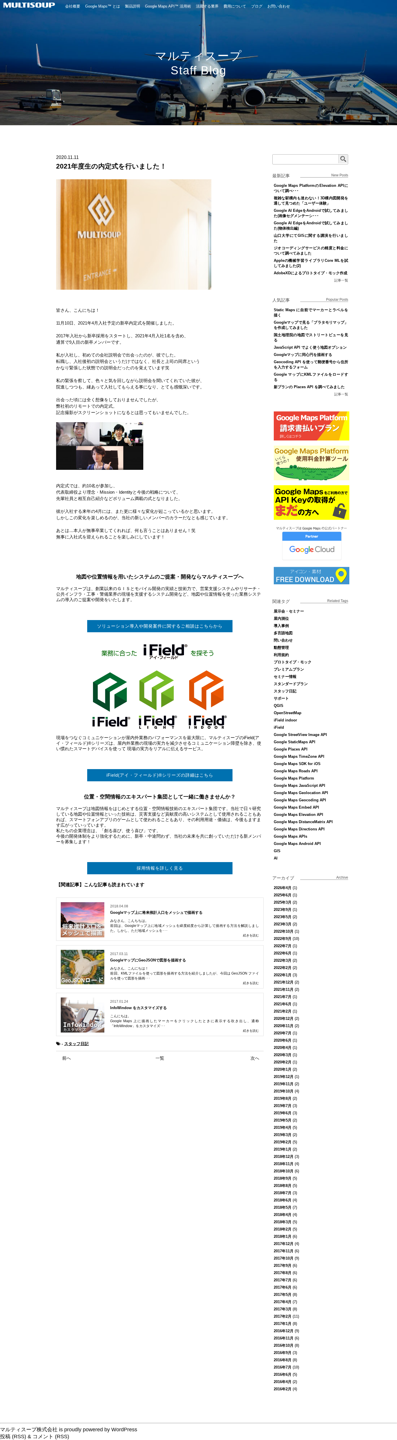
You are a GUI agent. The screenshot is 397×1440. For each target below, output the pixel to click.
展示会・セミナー (289, 611)
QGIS (278, 705)
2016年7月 (283, 1367)
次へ (255, 1058)
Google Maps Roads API (296, 771)
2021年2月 (283, 1011)
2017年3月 (283, 1309)
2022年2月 (283, 968)
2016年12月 (284, 1331)
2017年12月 (284, 1244)
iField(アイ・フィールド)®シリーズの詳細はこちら (159, 775)
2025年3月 (283, 902)
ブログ (256, 6)
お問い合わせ (278, 6)
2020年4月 (283, 1047)
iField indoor (285, 720)
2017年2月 (283, 1316)
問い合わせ (283, 640)
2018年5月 (283, 1207)
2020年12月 (284, 1018)
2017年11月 (284, 1251)
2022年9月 (283, 938)
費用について (234, 6)
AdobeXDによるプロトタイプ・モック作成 (310, 273)
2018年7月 (283, 1193)
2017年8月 (283, 1273)
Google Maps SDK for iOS (297, 764)
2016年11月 (284, 1338)
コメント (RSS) (51, 1436)
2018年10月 (284, 1171)
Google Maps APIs (290, 836)
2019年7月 (283, 1106)
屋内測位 (281, 618)
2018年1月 (283, 1236)
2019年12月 (284, 1076)
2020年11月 (284, 1026)
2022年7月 (283, 946)
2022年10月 (284, 931)
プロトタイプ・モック (293, 662)
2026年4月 (283, 888)
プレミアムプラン (289, 669)
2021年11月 (284, 989)
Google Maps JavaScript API (299, 785)
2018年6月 (283, 1200)
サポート (281, 698)
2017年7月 (283, 1280)
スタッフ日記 (76, 1043)
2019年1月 (283, 1149)
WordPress (124, 1429)
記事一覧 (341, 280)
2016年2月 (283, 1389)
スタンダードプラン (291, 684)
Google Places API (290, 749)
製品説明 (132, 6)
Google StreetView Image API (300, 734)
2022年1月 (283, 975)
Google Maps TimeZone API (299, 756)
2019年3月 (283, 1135)
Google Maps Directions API (299, 829)
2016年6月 (283, 1374)
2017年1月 (283, 1323)
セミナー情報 (285, 676)
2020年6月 (283, 1040)
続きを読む (251, 935)
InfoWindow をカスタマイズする (138, 1008)
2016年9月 (283, 1353)
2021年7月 (283, 997)
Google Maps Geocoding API (300, 800)
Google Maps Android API (297, 843)
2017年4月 (283, 1302)
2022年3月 (283, 960)
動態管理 (281, 647)
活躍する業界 (207, 6)
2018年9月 (283, 1178)
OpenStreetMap (287, 713)
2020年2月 (283, 1062)
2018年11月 (284, 1164)
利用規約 (281, 655)
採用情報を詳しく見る (160, 868)
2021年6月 (283, 1004)
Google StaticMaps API (294, 742)
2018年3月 (283, 1222)
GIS (277, 851)
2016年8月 (283, 1360)
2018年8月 (283, 1185)
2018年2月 (283, 1229)
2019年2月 (283, 1142)
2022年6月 (283, 953)
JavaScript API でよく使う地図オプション (310, 347)
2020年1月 (283, 1069)
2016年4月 (283, 1382)
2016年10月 (284, 1345)
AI (276, 858)
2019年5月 (283, 1120)
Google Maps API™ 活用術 (168, 6)
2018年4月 (283, 1214)
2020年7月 (283, 1033)
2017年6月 (283, 1287)
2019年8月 (283, 1098)
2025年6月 (283, 895)
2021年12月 (284, 982)
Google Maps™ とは (102, 6)
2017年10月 (284, 1258)
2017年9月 (283, 1265)
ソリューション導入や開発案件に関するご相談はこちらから (160, 626)
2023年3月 (283, 924)
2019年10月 (284, 1091)
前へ (66, 1058)
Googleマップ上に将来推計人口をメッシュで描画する (156, 912)
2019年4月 (283, 1127)
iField (279, 727)
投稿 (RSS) (13, 1436)
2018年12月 (284, 1156)
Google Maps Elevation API (298, 814)
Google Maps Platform (294, 778)
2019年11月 (284, 1084)
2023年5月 (283, 917)
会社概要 (72, 6)
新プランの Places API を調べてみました (309, 387)
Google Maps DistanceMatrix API (303, 822)
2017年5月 (283, 1294)
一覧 (159, 1058)
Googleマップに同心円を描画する (303, 354)
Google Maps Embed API (296, 807)
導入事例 (281, 626)
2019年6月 (283, 1113)
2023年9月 (283, 909)
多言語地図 (283, 633)
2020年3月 (283, 1055)
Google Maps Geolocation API (301, 793)
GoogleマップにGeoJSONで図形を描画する (148, 960)
